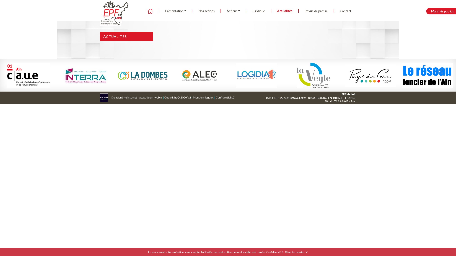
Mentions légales (203, 97)
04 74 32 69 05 (339, 101)
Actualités (284, 11)
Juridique (258, 11)
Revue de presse (316, 11)
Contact (345, 11)
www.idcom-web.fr (150, 97)
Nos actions (206, 11)
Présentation (174, 11)
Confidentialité (225, 97)
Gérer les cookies (294, 252)
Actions (232, 11)
